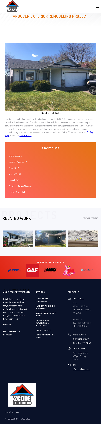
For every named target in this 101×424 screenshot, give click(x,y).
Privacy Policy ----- (12, 412)
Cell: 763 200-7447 (81, 339)
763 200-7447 (25, 135)
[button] (95, 6)
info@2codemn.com (81, 369)
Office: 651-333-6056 (82, 343)
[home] (16, 6)
